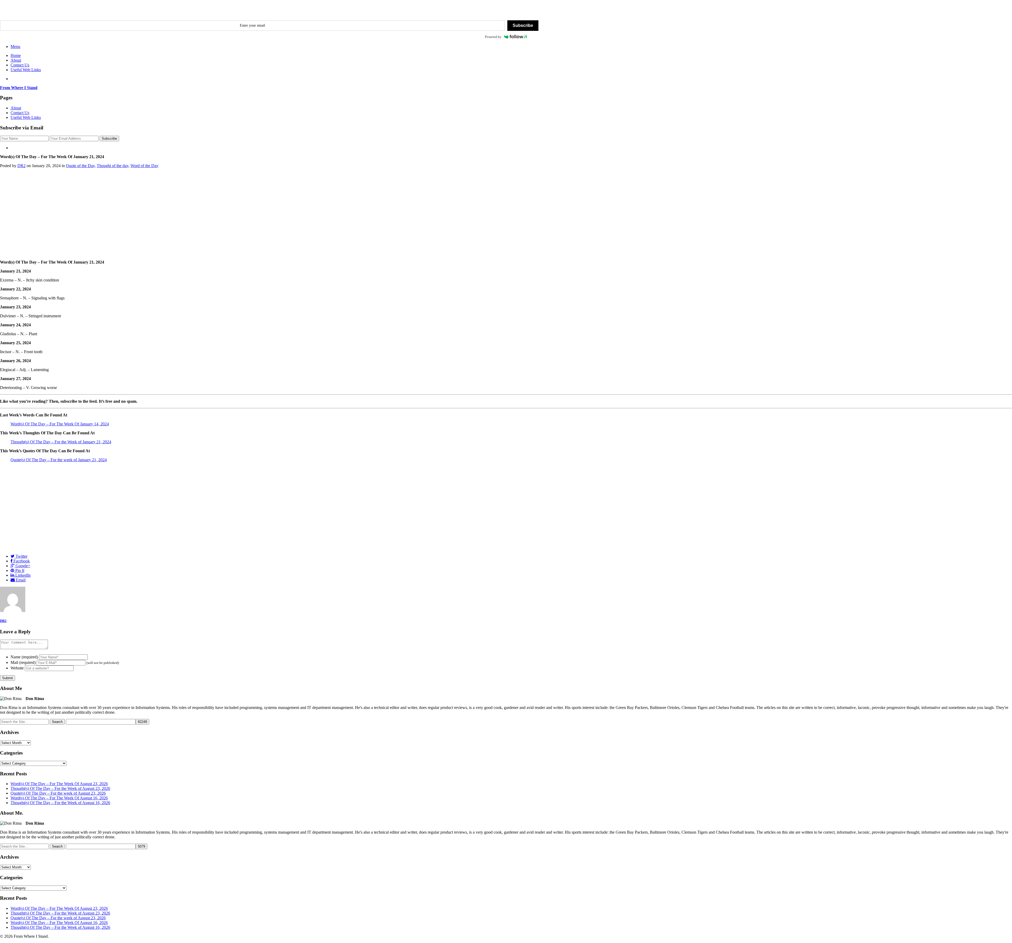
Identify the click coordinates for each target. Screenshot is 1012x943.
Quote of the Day (80, 165)
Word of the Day (144, 165)
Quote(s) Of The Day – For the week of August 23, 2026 (58, 793)
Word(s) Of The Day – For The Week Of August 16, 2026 (59, 798)
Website (17, 668)
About (16, 60)
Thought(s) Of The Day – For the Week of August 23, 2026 (60, 788)
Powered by (493, 37)
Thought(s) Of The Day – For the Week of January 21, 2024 (61, 442)
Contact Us (20, 65)
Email (20, 580)
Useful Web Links (26, 69)
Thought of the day (112, 165)
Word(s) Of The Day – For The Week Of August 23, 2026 (59, 783)
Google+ (22, 565)
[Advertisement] (506, 214)
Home (16, 55)
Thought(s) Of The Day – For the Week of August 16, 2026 (60, 802)
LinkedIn (22, 575)
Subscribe (523, 25)
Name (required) (24, 657)
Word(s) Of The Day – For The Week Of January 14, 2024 (60, 424)
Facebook (21, 561)
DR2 (21, 165)
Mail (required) (23, 662)
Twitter (20, 556)
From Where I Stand (18, 87)
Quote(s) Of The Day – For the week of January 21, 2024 (59, 460)
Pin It (19, 570)
